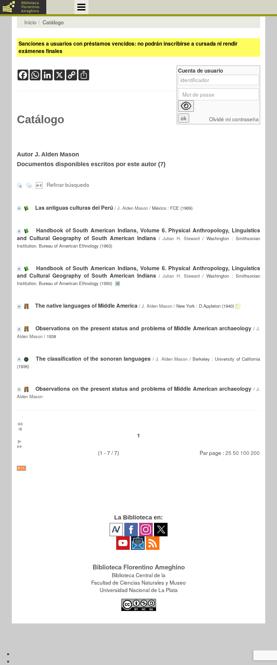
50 (236, 452)
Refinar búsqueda (68, 184)
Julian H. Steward (181, 238)
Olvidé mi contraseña (234, 119)
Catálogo (40, 119)
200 (255, 452)
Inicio (30, 22)
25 (228, 452)
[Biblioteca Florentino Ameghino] (23, 7)
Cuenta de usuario (200, 70)
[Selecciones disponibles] (40, 184)
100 (244, 452)
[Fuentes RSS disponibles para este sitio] (138, 468)
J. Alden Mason (132, 208)
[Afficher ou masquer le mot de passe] (186, 106)
